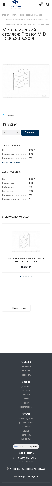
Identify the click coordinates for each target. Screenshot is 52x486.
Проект (26, 403)
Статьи (26, 431)
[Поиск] (47, 4)
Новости (26, 427)
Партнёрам (26, 435)
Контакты (26, 439)
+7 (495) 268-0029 (26, 458)
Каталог (26, 414)
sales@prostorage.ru (28, 476)
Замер (26, 399)
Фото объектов (26, 422)
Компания (26, 362)
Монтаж (26, 390)
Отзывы (26, 371)
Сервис (26, 381)
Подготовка (26, 407)
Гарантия (26, 395)
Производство (26, 418)
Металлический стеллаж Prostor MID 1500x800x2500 (26, 260)
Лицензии (26, 367)
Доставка (26, 386)
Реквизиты (26, 375)
